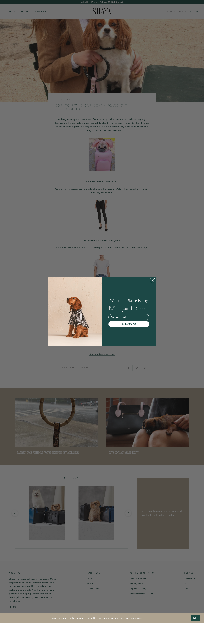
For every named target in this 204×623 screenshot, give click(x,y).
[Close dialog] (152, 280)
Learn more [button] (136, 618)
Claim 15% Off (129, 324)
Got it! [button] (195, 618)
